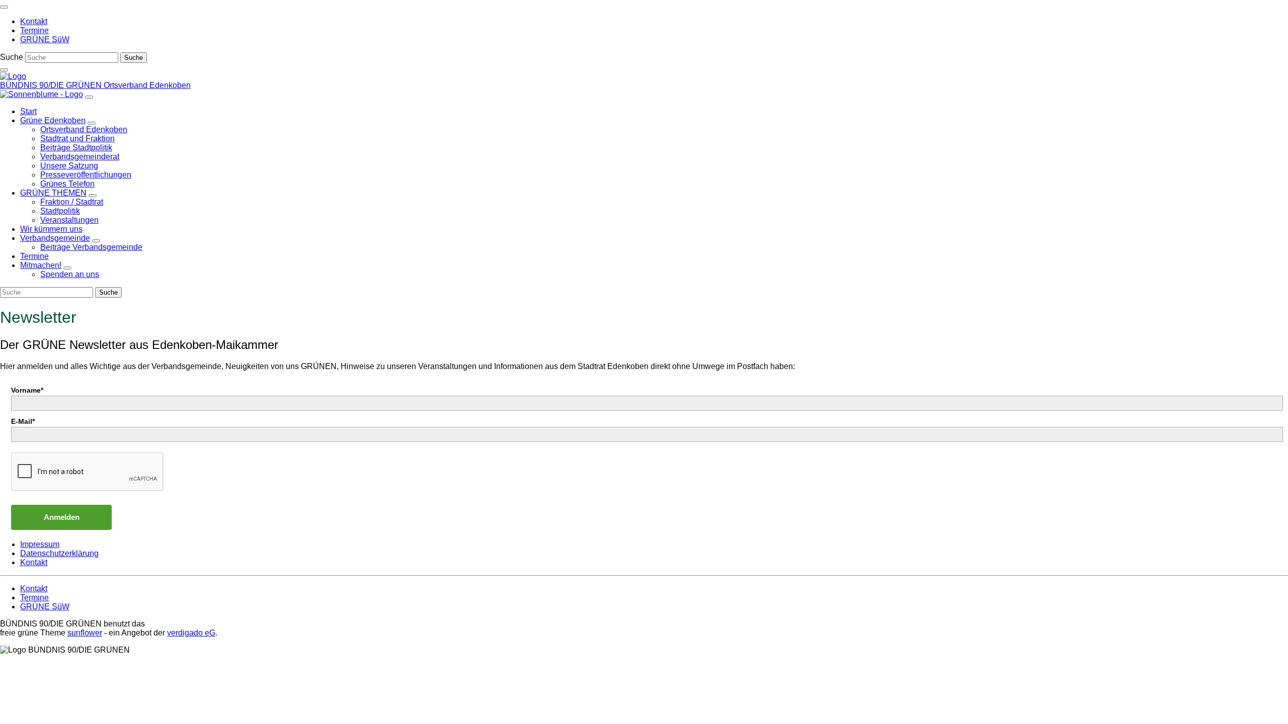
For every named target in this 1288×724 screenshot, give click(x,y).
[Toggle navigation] (4, 7)
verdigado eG (191, 632)
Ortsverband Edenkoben (147, 85)
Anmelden (61, 517)
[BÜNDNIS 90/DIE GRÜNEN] (13, 76)
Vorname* (27, 390)
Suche (11, 57)
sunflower (84, 632)
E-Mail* (23, 421)
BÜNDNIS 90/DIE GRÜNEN (52, 85)
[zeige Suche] (4, 69)
